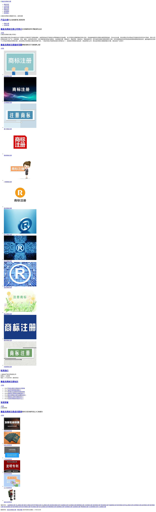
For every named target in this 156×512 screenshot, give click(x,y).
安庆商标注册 (68, 506)
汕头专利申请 (8, 445)
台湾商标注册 (8, 102)
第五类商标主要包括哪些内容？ (17, 395)
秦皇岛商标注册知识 (9, 382)
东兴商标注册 (72, 505)
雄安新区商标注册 (54, 505)
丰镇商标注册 (64, 505)
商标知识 (6, 9)
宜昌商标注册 (76, 506)
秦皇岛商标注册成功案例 (11, 412)
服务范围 (6, 8)
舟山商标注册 (19, 505)
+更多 (2, 32)
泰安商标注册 (96, 505)
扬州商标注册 (17, 506)
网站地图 (19, 509)
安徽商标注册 (113, 505)
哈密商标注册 (137, 505)
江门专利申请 (8, 488)
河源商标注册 (8, 366)
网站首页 (6, 4)
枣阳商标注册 (84, 506)
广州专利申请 (8, 459)
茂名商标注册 (8, 287)
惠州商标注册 (8, 208)
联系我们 (6, 13)
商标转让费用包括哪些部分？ (16, 393)
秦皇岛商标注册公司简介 (11, 29)
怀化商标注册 (34, 506)
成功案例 (6, 11)
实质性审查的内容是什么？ (16, 398)
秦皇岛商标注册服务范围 (11, 45)
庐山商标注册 (45, 505)
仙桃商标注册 (11, 505)
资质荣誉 (4, 402)
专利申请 (6, 25)
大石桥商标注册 (93, 506)
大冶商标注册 (102, 506)
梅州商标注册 (8, 340)
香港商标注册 (8, 155)
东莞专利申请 (8, 431)
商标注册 (6, 23)
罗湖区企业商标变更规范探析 (16, 391)
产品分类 (4, 20)
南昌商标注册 (8, 76)
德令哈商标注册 (8, 506)
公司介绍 (6, 6)
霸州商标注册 (121, 505)
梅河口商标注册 (28, 505)
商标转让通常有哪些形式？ (16, 397)
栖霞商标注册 (80, 505)
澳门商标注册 (8, 129)
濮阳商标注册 (52, 506)
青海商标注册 (105, 505)
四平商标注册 (37, 505)
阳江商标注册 (8, 234)
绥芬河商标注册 (25, 506)
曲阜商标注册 (145, 505)
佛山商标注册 (8, 314)
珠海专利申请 (8, 473)
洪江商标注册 (8, 261)
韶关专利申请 (8, 502)
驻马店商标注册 (43, 506)
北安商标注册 (88, 505)
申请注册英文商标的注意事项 (16, 388)
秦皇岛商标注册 (11, 509)
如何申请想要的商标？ (14, 390)
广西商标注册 (8, 182)
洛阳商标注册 (60, 506)
